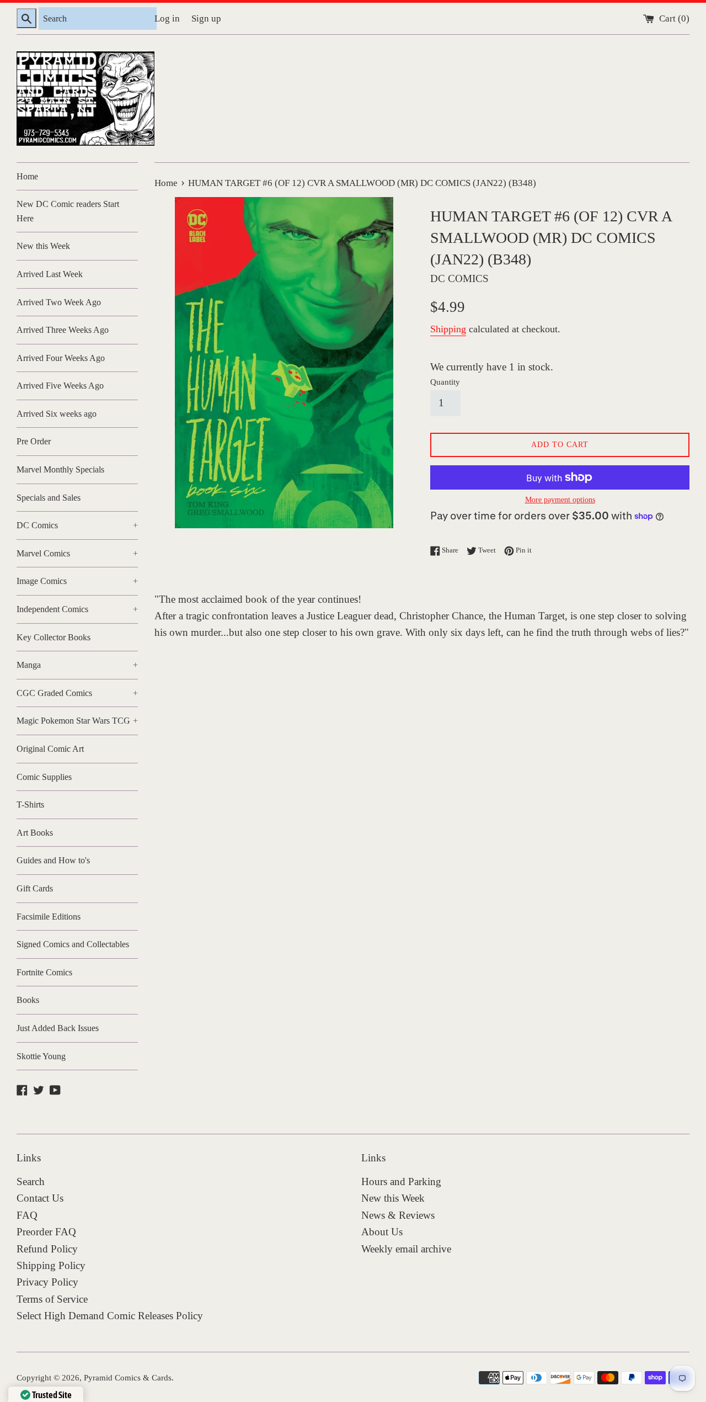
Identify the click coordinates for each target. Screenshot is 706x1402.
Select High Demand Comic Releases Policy (110, 1315)
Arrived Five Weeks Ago (60, 385)
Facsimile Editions (49, 916)
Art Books (35, 832)
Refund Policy (47, 1249)
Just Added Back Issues (58, 1028)
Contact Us (40, 1198)
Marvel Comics (77, 553)
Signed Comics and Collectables (73, 944)
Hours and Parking (401, 1181)
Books (28, 1000)
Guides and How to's (53, 860)
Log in (167, 18)
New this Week (43, 246)
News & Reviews (398, 1215)
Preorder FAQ (46, 1232)
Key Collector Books (53, 637)
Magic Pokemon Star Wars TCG (77, 720)
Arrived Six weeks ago (57, 413)
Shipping (448, 328)
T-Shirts (30, 804)
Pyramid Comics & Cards (128, 1377)
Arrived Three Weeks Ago (63, 329)
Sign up (206, 18)
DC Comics (77, 525)
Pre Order (34, 441)
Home (27, 176)
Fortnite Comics (44, 972)
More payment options (560, 500)
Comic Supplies (44, 777)
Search (31, 1181)
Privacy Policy (47, 1282)
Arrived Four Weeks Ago (61, 358)
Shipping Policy (51, 1265)
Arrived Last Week (50, 274)
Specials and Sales (49, 497)
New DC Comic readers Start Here (68, 211)
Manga (77, 665)
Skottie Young (41, 1056)
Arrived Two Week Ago (59, 302)
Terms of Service (52, 1299)
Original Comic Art (50, 748)
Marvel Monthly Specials (60, 469)
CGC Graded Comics (77, 693)
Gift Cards (35, 888)
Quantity (445, 381)
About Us (382, 1232)
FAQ (27, 1215)
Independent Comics (77, 609)
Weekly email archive (406, 1249)
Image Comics (77, 581)
